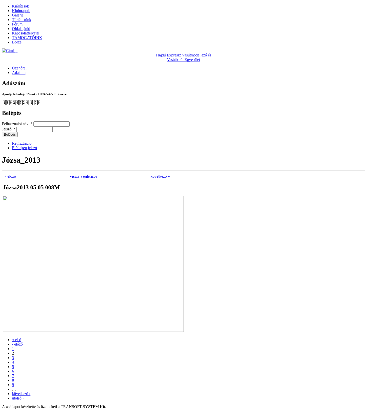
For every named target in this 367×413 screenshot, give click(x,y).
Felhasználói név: (17, 124)
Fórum (17, 24)
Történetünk (21, 19)
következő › (21, 394)
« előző (10, 176)
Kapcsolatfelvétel (25, 33)
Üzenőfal (19, 68)
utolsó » (18, 398)
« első (16, 340)
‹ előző (17, 344)
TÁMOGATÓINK (27, 37)
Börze (16, 42)
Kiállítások (20, 6)
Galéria (17, 15)
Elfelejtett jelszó (24, 148)
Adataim (18, 72)
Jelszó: (8, 129)
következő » (160, 176)
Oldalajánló (21, 28)
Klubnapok (21, 10)
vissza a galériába (83, 176)
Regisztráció (21, 143)
